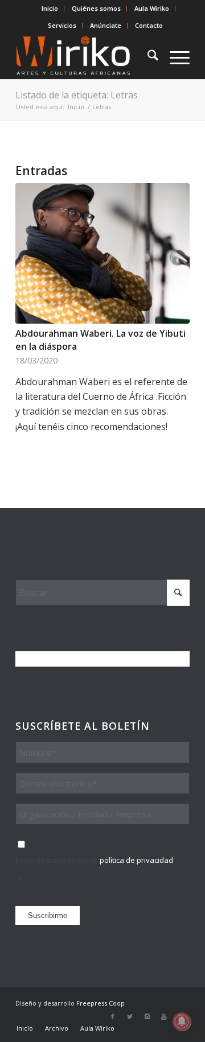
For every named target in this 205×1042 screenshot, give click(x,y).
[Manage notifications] (182, 1021)
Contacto (149, 25)
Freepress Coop (100, 1003)
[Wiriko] (85, 56)
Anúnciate (105, 25)
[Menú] (174, 56)
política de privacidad (136, 860)
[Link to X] (129, 1016)
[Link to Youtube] (164, 1016)
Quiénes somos (96, 8)
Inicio (50, 8)
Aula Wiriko (151, 8)
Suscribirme (47, 915)
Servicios (62, 25)
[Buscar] (147, 56)
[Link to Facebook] (112, 1016)
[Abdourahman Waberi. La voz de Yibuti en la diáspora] (102, 253)
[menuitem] (50, 8)
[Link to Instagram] (146, 1016)
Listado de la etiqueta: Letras (76, 95)
